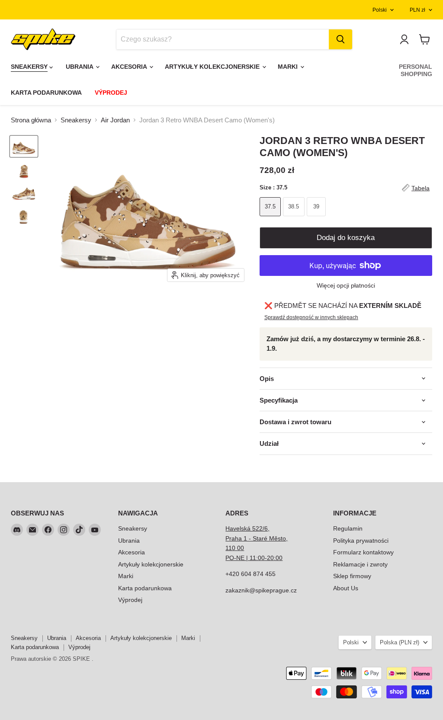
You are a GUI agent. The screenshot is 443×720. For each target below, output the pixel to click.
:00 (278, 557)
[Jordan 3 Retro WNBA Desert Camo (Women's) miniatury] (24, 146)
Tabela (420, 188)
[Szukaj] (340, 39)
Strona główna (31, 120)
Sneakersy (76, 120)
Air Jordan (115, 120)
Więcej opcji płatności (346, 285)
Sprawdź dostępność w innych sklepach (311, 317)
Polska (399, 642)
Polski (379, 10)
